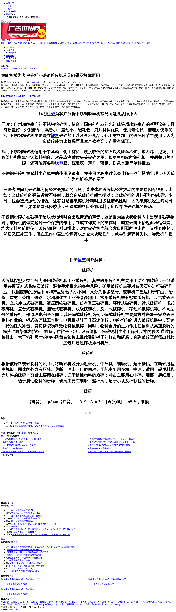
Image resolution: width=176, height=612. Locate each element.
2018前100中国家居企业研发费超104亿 (24, 563)
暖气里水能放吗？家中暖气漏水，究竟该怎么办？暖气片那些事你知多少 (44, 529)
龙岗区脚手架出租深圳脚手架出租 (26, 516)
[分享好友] (6, 66)
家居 (70, 43)
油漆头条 (44, 602)
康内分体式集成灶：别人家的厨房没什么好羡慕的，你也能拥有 (41, 535)
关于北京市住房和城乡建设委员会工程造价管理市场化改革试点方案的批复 (41, 547)
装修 (10, 43)
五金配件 (53, 43)
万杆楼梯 (146, 43)
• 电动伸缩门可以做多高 (12, 448)
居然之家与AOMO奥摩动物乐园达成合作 (26, 558)
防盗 (123, 43)
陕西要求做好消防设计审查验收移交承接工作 (27, 552)
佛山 (15, 43)
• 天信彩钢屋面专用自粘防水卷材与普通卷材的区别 (111, 439)
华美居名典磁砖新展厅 (17, 584)
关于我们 (27, 604)
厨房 (25, 43)
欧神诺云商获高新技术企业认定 (21, 568)
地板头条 (63, 602)
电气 (102, 43)
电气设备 (90, 43)
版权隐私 (59, 604)
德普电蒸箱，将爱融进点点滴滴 (25, 513)
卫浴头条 (24, 602)
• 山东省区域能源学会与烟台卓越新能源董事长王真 (111, 442)
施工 (139, 43)
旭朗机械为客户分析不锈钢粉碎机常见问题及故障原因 (39, 426)
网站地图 (70, 604)
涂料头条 (53, 602)
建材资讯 (131, 602)
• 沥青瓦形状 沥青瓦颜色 (12, 442)
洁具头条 (34, 602)
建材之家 (35, 82)
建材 (35, 43)
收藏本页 (10, 3)
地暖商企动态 (28, 68)
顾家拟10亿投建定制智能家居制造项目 (24, 555)
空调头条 (15, 602)
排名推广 (80, 604)
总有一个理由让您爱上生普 (26, 423)
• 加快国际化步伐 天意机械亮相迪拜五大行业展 (22, 452)
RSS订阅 (109, 604)
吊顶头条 (73, 602)
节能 (133, 43)
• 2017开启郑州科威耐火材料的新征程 (18, 445)
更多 (4, 433)
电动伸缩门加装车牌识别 (22, 510)
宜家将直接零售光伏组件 (18, 560)
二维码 (9, 9)
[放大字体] (2, 82)
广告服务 (89, 604)
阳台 (41, 43)
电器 (113, 43)
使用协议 (49, 604)
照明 (75, 43)
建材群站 (121, 602)
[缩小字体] (5, 82)
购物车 (9, 14)
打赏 (3, 418)
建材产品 (150, 602)
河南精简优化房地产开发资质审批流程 (24, 549)
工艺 (128, 43)
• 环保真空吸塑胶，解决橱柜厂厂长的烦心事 (21, 439)
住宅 (80, 43)
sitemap (117, 604)
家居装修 (62, 43)
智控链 (18, 604)
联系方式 (38, 604)
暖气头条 (5, 68)
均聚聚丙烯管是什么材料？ (23, 532)
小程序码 (10, 11)
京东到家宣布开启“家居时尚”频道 (23, 571)
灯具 (108, 43)
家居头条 (92, 602)
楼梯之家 (169, 602)
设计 (97, 43)
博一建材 (102, 602)
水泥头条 (160, 602)
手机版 (9, 6)
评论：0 (76, 82)
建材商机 (140, 602)
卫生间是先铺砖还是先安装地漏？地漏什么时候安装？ (36, 524)
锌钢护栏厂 (16, 526)
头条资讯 (16, 68)
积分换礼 (99, 604)
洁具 (30, 43)
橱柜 (19, 433)
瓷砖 (46, 43)
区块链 (10, 604)
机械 (118, 43)
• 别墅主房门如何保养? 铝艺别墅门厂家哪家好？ (110, 445)
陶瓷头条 (5, 602)
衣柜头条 (82, 602)
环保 (20, 43)
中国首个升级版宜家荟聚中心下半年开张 (25, 566)
